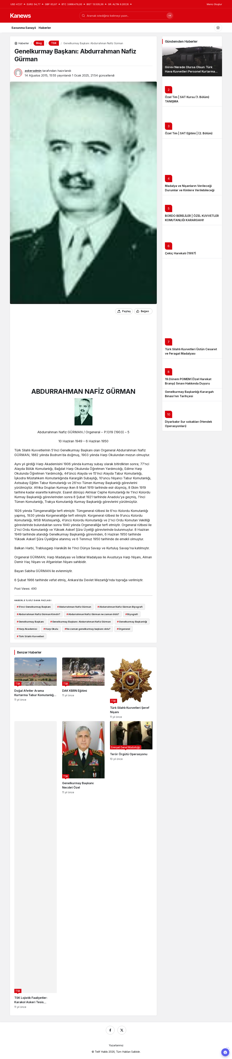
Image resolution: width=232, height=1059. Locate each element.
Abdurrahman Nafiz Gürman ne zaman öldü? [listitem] (93, 614)
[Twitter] (121, 1030)
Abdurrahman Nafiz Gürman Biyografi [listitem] (120, 606)
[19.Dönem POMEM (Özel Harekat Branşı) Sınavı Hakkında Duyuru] (192, 373)
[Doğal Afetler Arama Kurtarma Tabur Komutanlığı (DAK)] (35, 687)
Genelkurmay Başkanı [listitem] (30, 621)
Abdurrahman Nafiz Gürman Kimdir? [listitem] (38, 614)
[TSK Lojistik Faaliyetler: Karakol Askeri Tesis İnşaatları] (35, 864)
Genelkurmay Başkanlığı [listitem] (132, 621)
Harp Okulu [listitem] (51, 628)
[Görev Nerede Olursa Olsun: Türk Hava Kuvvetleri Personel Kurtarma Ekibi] (192, 61)
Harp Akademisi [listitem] (27, 628)
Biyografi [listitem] (131, 614)
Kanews (20, 15)
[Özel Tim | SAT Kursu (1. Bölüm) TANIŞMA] (192, 91)
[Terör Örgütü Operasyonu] (131, 864)
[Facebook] (110, 1030)
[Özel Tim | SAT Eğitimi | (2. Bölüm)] (192, 122)
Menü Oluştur (214, 4)
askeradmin (33, 71)
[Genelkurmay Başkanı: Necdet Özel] (83, 864)
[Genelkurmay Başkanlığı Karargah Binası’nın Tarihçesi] (192, 394)
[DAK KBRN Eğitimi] (83, 687)
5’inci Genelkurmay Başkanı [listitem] (34, 606)
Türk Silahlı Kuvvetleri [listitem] (30, 636)
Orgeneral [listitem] (123, 628)
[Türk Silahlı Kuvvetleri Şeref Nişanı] (131, 687)
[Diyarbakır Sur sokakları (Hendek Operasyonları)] (192, 416)
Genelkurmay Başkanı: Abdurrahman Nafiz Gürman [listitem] (80, 621)
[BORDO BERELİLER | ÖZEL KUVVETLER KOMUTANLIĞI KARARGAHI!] (192, 210)
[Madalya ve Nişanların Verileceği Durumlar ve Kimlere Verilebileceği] (192, 166)
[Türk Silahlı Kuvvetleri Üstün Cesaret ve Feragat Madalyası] (192, 308)
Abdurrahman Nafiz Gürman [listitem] (74, 606)
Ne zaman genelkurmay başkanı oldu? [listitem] (87, 628)
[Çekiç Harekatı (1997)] (192, 241)
